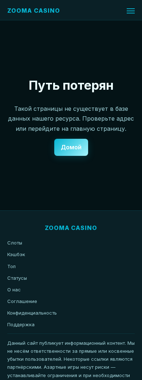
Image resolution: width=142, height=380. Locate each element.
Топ (11, 266)
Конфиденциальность (32, 313)
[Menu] (131, 10)
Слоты (14, 243)
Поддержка (21, 324)
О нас (14, 289)
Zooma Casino (33, 10)
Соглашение (22, 301)
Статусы (17, 278)
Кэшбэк (16, 254)
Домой (71, 147)
